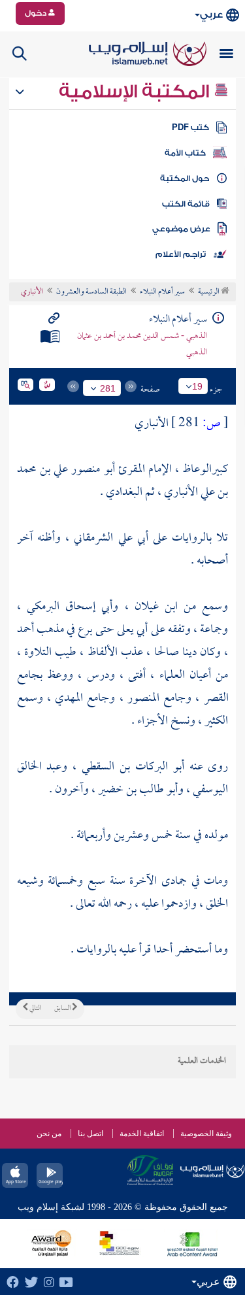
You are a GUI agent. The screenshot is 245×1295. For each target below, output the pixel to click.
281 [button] (108, 388)
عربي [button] (211, 14)
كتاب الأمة (185, 153)
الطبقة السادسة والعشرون (91, 292)
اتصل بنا (90, 1133)
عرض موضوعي (181, 228)
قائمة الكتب (186, 204)
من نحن (49, 1133)
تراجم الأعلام (180, 254)
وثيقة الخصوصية (206, 1133)
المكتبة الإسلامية (136, 91)
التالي (34, 1009)
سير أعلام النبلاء (162, 292)
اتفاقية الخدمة (142, 1133)
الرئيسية (209, 292)
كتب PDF (190, 127)
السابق (63, 1009)
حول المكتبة (184, 178)
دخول (36, 13)
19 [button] (197, 386)
